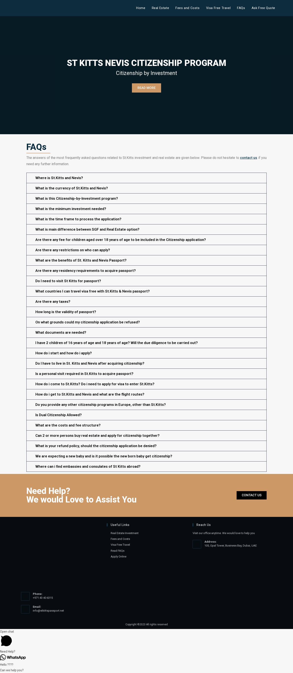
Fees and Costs (120, 539)
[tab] (146, 178)
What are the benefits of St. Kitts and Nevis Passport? (81, 260)
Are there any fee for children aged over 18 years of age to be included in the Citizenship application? (120, 240)
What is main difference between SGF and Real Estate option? (87, 229)
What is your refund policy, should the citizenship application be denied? (96, 446)
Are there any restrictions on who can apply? (72, 250)
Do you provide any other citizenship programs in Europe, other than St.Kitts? (100, 404)
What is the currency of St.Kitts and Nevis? (71, 188)
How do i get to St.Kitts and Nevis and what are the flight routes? (89, 394)
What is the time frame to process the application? (78, 219)
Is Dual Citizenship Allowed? (58, 415)
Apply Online (118, 556)
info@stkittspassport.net (48, 610)
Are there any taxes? (52, 301)
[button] (252, 495)
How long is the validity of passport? (65, 312)
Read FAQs (117, 550)
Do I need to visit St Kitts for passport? (68, 281)
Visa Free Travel (120, 544)
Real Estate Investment (125, 533)
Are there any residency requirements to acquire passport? (85, 270)
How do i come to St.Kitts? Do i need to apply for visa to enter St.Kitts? (94, 384)
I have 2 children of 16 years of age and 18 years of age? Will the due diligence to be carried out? (116, 343)
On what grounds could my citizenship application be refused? (87, 322)
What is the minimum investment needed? (70, 209)
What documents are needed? (60, 332)
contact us (248, 158)
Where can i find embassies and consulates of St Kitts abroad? (87, 466)
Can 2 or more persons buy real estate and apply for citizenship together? (97, 435)
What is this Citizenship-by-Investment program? (76, 198)
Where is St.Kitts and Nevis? (59, 178)
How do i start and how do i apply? (63, 353)
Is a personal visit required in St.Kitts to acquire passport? (84, 374)
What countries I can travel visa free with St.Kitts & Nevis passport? (92, 291)
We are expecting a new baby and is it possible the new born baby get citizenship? (103, 456)
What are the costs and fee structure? (68, 425)
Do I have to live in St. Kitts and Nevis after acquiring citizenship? (89, 363)
